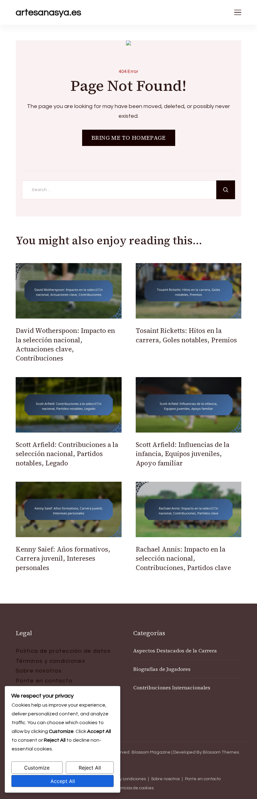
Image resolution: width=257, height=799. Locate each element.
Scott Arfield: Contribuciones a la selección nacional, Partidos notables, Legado (67, 454)
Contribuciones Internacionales (171, 687)
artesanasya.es (48, 12)
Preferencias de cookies (130, 788)
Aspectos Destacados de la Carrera (175, 650)
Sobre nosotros (39, 671)
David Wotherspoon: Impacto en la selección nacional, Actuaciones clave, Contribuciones (65, 344)
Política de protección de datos (63, 651)
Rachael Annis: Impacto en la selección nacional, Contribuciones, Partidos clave (183, 558)
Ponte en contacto (44, 681)
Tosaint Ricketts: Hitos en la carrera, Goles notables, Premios (186, 335)
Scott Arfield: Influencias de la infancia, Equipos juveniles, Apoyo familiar (182, 454)
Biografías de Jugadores (162, 669)
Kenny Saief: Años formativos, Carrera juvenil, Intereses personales (63, 558)
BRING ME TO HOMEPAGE (129, 138)
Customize (37, 768)
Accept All (62, 781)
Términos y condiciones (50, 661)
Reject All (90, 768)
